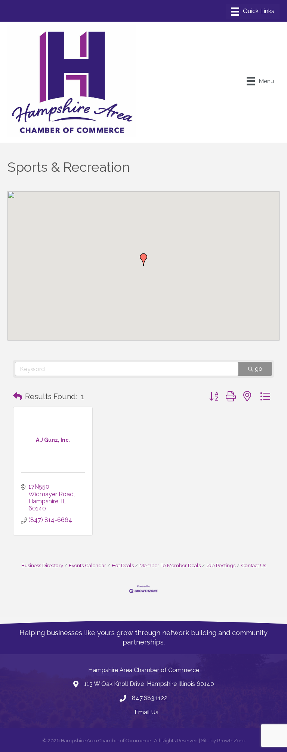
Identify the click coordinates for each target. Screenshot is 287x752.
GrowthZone (231, 740)
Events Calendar (87, 565)
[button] (143, 259)
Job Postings (220, 565)
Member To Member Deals (170, 565)
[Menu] (253, 11)
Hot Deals (123, 565)
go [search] (258, 368)
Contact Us (253, 565)
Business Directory (42, 565)
